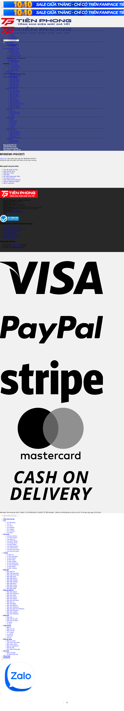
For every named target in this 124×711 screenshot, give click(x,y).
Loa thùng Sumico (15, 52)
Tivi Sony (12, 35)
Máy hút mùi (13, 121)
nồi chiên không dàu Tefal (11, 176)
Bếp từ (12, 119)
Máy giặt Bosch (14, 83)
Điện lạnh (10, 109)
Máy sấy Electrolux (15, 91)
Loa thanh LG (13, 47)
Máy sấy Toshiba (14, 106)
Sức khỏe (10, 139)
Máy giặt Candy (14, 84)
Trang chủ (3, 158)
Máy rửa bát (13, 122)
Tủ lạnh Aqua (13, 63)
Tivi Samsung (13, 33)
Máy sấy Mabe (14, 99)
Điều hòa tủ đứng (14, 113)
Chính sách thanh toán (10, 232)
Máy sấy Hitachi (14, 95)
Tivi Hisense (13, 37)
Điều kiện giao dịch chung (10, 235)
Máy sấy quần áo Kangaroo (17, 103)
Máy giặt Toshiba (14, 81)
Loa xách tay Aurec (15, 56)
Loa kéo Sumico (14, 44)
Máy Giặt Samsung (15, 75)
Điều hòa (12, 111)
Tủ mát (12, 116)
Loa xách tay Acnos (15, 55)
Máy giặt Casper (14, 85)
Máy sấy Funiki (14, 93)
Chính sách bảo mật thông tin (12, 231)
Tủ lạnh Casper (14, 65)
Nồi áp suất (13, 136)
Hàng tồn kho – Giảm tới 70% (12, 150)
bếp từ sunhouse (8, 183)
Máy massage (14, 140)
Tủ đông (12, 115)
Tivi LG (12, 34)
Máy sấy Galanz (14, 94)
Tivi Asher (13, 41)
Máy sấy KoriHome (15, 97)
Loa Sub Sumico (14, 45)
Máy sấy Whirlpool (15, 107)
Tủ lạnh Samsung (15, 61)
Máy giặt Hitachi (14, 79)
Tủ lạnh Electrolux (15, 66)
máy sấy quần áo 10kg (10, 169)
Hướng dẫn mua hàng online (11, 227)
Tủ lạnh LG (13, 59)
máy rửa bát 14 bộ (9, 171)
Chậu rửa (12, 126)
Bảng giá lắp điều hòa (10, 145)
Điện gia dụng (11, 129)
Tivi (8, 31)
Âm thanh (10, 43)
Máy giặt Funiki (14, 87)
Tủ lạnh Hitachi (14, 62)
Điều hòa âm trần (14, 112)
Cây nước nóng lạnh (15, 132)
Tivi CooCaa (13, 40)
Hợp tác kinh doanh (9, 238)
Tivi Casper (13, 38)
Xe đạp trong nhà (14, 142)
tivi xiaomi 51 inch (9, 178)
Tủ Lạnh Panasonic (15, 67)
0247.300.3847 (16, 210)
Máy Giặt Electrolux (15, 76)
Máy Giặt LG (13, 73)
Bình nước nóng (14, 133)
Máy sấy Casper (14, 90)
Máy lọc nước (13, 130)
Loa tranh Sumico (15, 53)
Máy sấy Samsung (15, 105)
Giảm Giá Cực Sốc (12, 30)
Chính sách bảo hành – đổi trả (12, 228)
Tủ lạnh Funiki (14, 69)
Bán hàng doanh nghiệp (10, 148)
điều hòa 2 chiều (8, 173)
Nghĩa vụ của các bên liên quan (12, 237)
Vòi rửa (12, 127)
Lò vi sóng (13, 123)
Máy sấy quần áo (12, 89)
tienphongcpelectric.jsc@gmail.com (17, 213)
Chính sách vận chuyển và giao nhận (14, 229)
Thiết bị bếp (10, 118)
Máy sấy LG (13, 98)
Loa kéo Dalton (14, 51)
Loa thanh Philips (14, 48)
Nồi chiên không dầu (15, 137)
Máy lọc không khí (15, 134)
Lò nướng (12, 125)
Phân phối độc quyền (9, 146)
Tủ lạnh (9, 58)
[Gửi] (4, 42)
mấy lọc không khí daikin (11, 181)
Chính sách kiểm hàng (9, 234)
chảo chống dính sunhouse (11, 180)
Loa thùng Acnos (14, 49)
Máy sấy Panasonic (15, 102)
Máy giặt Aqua (14, 77)
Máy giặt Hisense (14, 80)
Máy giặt (9, 72)
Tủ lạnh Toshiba (14, 70)
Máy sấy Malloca (14, 101)
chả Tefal (6, 174)
